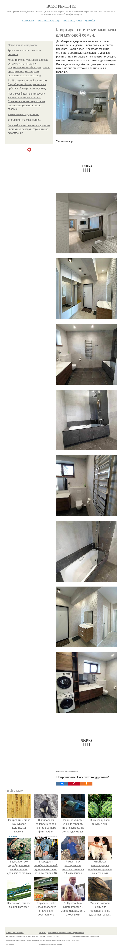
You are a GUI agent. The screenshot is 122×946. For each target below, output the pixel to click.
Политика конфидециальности (51, 936)
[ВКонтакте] (62, 784)
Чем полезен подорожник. (23, 114)
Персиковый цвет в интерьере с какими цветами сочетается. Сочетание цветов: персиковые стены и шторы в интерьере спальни (26, 101)
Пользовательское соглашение (60, 932)
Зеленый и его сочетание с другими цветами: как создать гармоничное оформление (29, 129)
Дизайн (90, 20)
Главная (28, 20)
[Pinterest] (74, 784)
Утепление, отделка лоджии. (24, 119)
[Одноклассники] (86, 784)
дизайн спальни (71, 771)
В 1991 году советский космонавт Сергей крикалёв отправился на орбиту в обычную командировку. (27, 84)
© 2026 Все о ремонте (15, 932)
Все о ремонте (60, 6)
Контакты (42, 932)
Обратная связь (78, 932)
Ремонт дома (72, 20)
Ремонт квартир (48, 20)
